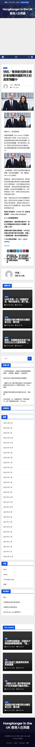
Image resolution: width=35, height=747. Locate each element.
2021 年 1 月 (7, 552)
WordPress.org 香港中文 (12, 612)
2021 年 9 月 (7, 512)
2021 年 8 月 (7, 517)
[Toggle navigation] (16, 57)
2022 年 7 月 (7, 462)
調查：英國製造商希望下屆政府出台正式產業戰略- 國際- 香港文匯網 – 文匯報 (17, 342)
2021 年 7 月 (7, 522)
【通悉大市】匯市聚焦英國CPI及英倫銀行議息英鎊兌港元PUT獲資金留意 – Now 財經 (17, 385)
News (5, 68)
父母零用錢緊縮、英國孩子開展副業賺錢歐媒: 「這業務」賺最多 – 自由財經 (17, 643)
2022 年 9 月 (7, 453)
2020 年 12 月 (8, 556)
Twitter (16, 743)
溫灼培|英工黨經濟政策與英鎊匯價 (15, 378)
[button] (29, 57)
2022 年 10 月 (8, 448)
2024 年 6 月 (8, 423)
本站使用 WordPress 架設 (12, 736)
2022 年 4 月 (7, 477)
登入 (4, 597)
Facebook (9, 743)
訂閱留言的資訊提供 (10, 607)
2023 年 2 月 (7, 428)
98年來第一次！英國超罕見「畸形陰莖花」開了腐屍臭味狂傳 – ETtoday (17, 301)
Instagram (22, 743)
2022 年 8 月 (7, 458)
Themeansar (16, 738)
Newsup (26, 736)
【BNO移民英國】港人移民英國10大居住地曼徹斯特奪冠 (23, 257)
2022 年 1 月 (7, 492)
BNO (5, 569)
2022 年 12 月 (8, 438)
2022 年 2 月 (7, 487)
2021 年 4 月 (7, 537)
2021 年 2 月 (7, 547)
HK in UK (17, 85)
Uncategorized (8, 579)
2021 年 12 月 (8, 497)
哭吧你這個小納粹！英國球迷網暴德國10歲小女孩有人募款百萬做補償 (12, 258)
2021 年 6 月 (7, 527)
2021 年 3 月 (7, 542)
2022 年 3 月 (7, 482)
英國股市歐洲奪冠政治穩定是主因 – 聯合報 (17, 320)
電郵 (27, 743)
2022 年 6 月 (7, 467)
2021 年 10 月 (8, 507)
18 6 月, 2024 (10, 646)
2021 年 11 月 (8, 502)
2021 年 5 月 (7, 532)
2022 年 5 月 (7, 472)
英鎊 (4, 584)
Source (6, 245)
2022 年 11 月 (8, 443)
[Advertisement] (17, 36)
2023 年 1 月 (7, 433)
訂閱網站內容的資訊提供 (11, 602)
